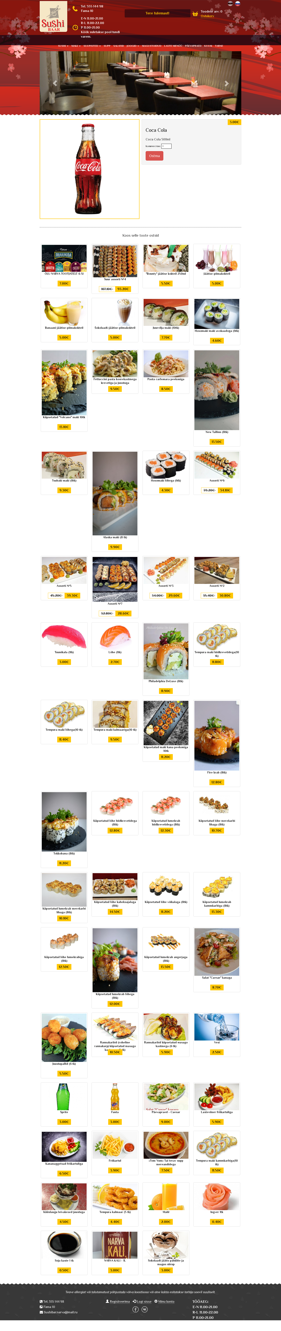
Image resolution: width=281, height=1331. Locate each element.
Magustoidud (151, 45)
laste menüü (173, 45)
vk (145, 1309)
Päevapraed (193, 45)
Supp (107, 45)
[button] (55, 83)
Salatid (118, 45)
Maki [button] (75, 45)
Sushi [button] (62, 45)
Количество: (153, 146)
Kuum (208, 45)
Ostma (154, 156)
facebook (135, 1309)
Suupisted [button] (91, 45)
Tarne (219, 45)
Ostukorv (207, 16)
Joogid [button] (132, 45)
